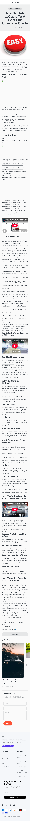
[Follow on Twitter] (6, 805)
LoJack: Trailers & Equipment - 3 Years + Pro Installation (22, 772)
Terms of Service (20, 697)
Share (16, 634)
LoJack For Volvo (7, 626)
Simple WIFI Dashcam (22, 776)
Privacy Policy (11, 697)
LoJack (3, 240)
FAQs (3, 763)
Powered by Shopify (15, 816)
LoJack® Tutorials (6, 761)
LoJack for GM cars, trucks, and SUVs (11, 520)
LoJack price (10, 125)
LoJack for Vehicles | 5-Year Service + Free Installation (22, 761)
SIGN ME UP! (15, 797)
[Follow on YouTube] (14, 805)
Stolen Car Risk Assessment (5, 754)
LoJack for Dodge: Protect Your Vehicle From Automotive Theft (13, 682)
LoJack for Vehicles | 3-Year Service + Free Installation (22, 755)
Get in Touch (5, 758)
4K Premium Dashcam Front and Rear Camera (22, 766)
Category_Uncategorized (15, 8)
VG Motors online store (22, 105)
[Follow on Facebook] (3, 805)
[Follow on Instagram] (10, 805)
